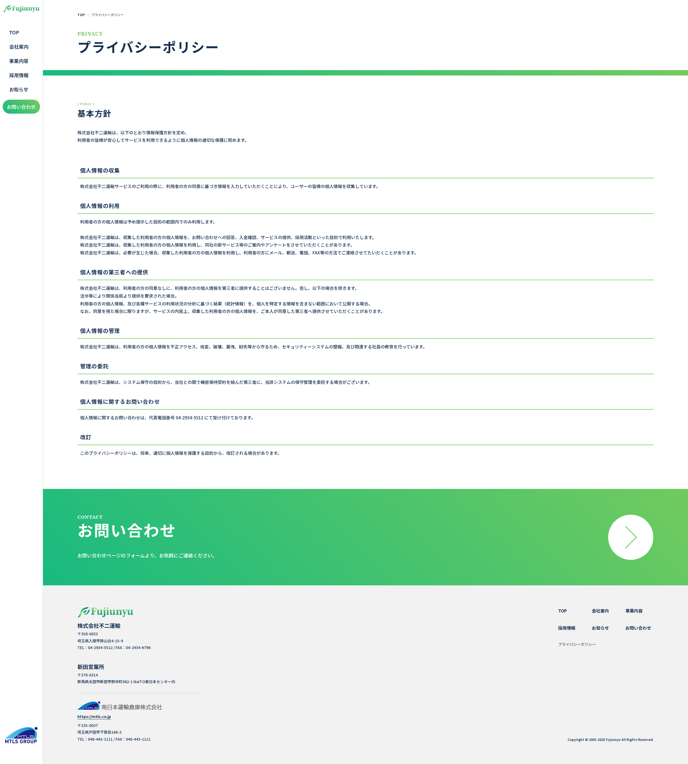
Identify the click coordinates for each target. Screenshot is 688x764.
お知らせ (18, 89)
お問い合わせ (21, 106)
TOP (14, 32)
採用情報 (18, 74)
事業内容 (18, 60)
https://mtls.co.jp (94, 717)
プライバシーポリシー (577, 644)
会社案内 (18, 46)
